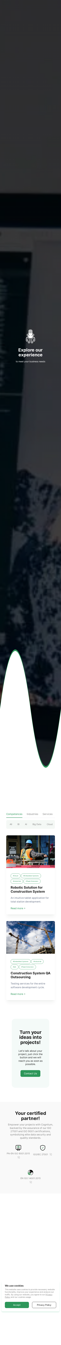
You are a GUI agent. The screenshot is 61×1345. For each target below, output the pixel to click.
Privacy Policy (44, 1305)
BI (19, 824)
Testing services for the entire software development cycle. (28, 985)
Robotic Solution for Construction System (28, 889)
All (11, 824)
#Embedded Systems (31, 876)
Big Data (37, 824)
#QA (14, 967)
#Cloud (15, 876)
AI (26, 824)
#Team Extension (32, 881)
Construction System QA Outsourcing (31, 975)
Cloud (50, 824)
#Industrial (17, 881)
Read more (17, 908)
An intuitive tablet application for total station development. (30, 899)
